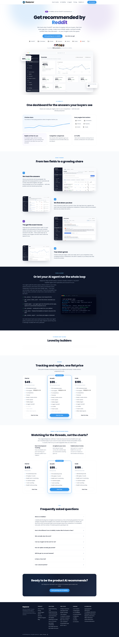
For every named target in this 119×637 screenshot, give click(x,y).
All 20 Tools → (63, 625)
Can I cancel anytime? (41, 565)
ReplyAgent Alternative (90, 614)
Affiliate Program (42, 617)
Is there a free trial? (40, 559)
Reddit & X (81, 2)
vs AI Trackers (76, 608)
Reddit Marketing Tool (53, 609)
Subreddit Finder (64, 610)
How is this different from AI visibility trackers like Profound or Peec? (54, 530)
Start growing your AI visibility (52, 36)
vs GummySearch (77, 614)
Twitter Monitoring (53, 614)
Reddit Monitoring (53, 612)
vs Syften (75, 619)
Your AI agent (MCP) (41, 613)
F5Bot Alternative (89, 617)
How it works (55, 2)
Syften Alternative (89, 619)
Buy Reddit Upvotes (53, 626)
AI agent (69, 2)
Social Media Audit (64, 623)
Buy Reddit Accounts (53, 628)
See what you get (70, 36)
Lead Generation (53, 616)
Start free (34, 489)
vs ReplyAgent (76, 610)
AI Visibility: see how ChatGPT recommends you (60, 11)
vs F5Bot (75, 618)
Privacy (44, 634)
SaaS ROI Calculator (65, 618)
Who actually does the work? (43, 536)
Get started (92, 2)
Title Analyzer (63, 614)
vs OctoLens (76, 621)
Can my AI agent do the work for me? (45, 542)
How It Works (41, 608)
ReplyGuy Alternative (89, 616)
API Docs (40, 616)
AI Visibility (63, 2)
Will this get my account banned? (44, 553)
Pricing (75, 2)
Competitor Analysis (65, 616)
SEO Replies (51, 617)
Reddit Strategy (64, 612)
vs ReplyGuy (76, 616)
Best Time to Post (64, 619)
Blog (39, 619)
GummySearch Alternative (88, 609)
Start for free (34, 415)
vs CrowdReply (76, 612)
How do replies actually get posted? (45, 547)
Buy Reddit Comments (51, 624)
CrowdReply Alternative (90, 612)
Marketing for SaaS (53, 619)
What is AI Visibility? (40, 517)
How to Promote (52, 621)
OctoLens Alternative (89, 621)
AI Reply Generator (64, 608)
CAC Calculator (64, 621)
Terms (41, 634)
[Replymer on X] (47, 634)
